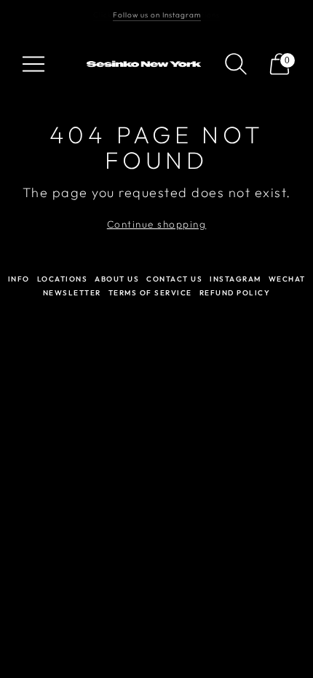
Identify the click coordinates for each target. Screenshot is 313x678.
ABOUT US (117, 279)
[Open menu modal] (33, 64)
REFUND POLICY (235, 293)
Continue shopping (157, 224)
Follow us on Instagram (157, 15)
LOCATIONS (62, 279)
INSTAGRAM (235, 279)
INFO (19, 279)
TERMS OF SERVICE (150, 293)
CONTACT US (174, 279)
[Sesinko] (145, 64)
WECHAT (287, 279)
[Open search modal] (235, 64)
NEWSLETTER (72, 293)
